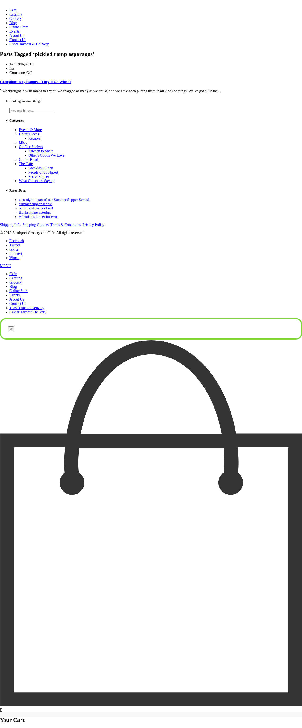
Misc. (23, 142)
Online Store (18, 27)
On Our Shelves (31, 147)
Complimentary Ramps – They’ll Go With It (35, 82)
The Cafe (26, 164)
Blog (13, 23)
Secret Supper (38, 177)
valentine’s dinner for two (38, 217)
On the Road (28, 160)
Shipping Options (35, 225)
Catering (15, 14)
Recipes (34, 138)
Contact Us (17, 40)
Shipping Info (10, 225)
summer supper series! (35, 204)
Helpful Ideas (29, 134)
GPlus (14, 249)
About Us (16, 36)
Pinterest (15, 253)
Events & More (30, 130)
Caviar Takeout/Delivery (27, 312)
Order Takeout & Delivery (29, 44)
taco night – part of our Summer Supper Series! (54, 200)
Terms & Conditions (65, 225)
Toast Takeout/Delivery (26, 308)
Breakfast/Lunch (40, 168)
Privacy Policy (93, 225)
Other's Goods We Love (46, 155)
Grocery (15, 19)
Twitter (14, 245)
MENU (5, 266)
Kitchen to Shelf (40, 151)
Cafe (13, 10)
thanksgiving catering (35, 212)
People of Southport (43, 172)
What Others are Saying (37, 181)
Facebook (16, 241)
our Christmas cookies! (36, 208)
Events (14, 31)
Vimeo (14, 258)
